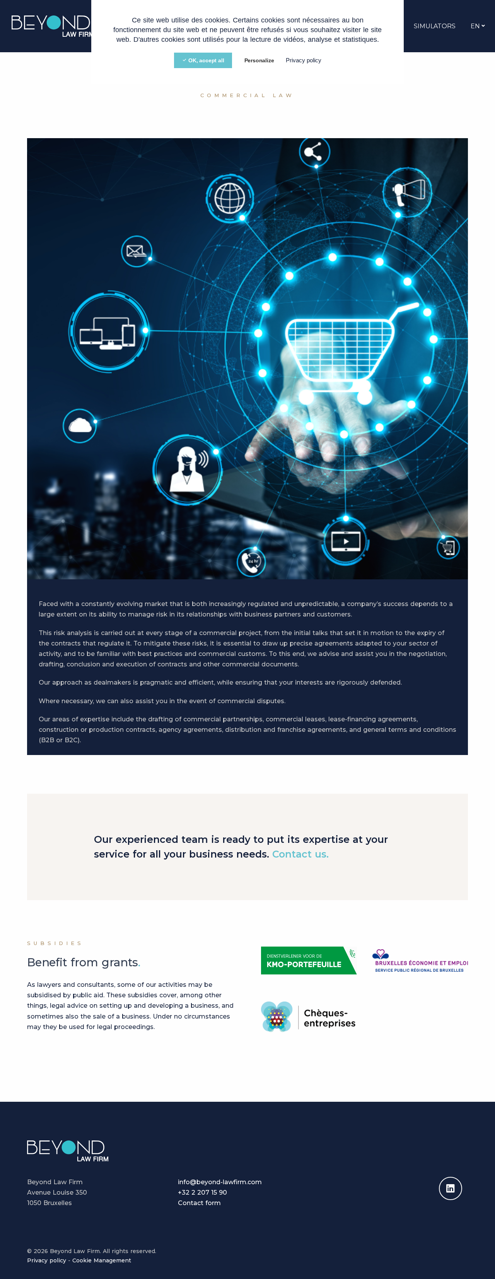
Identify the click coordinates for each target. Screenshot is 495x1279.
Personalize (259, 60)
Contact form (199, 1203)
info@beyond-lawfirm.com (220, 1182)
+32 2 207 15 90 (202, 1192)
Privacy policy (46, 1260)
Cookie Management (101, 1260)
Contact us (299, 854)
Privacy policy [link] (303, 60)
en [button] (475, 26)
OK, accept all (205, 60)
